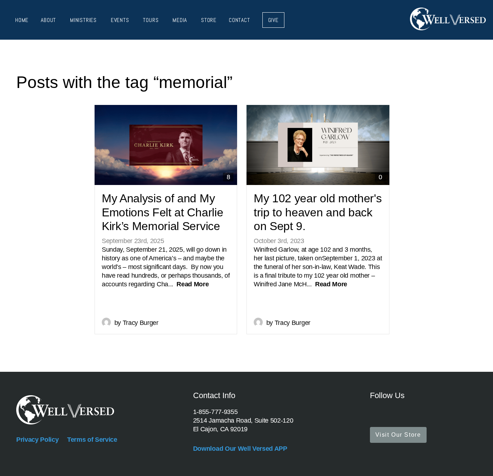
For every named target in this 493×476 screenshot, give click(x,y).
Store (209, 20)
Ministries (84, 20)
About (49, 20)
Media (181, 20)
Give (273, 20)
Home (22, 20)
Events (121, 20)
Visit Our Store (398, 435)
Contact (239, 20)
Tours (151, 20)
